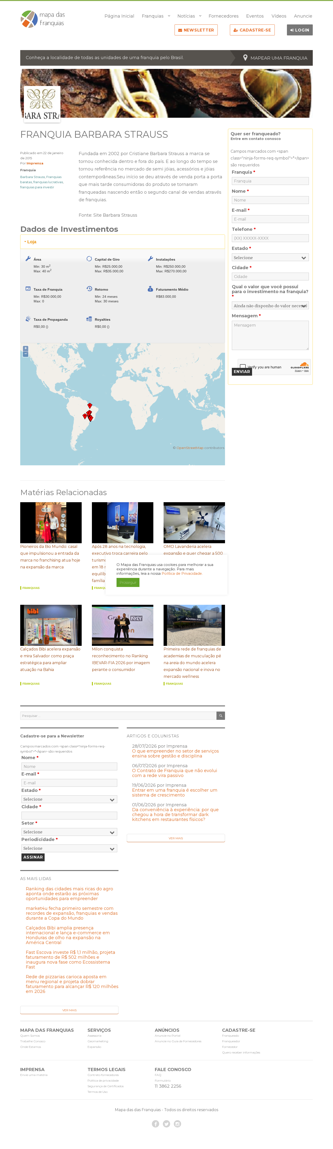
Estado (31, 790)
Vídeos (279, 16)
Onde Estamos (30, 1047)
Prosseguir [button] (128, 582)
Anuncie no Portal (167, 1035)
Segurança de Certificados (106, 1086)
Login (302, 30)
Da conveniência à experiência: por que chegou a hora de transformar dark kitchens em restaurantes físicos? (175, 814)
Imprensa (35, 163)
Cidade (31, 806)
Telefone (244, 229)
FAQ (158, 1075)
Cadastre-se (254, 30)
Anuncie (303, 16)
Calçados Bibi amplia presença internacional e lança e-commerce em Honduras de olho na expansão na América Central (68, 935)
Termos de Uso (98, 1092)
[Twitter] (166, 1124)
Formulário (163, 1080)
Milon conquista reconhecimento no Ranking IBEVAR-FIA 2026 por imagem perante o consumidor (121, 659)
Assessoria (94, 1035)
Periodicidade (39, 839)
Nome (30, 757)
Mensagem (246, 315)
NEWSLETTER (198, 30)
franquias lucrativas (48, 182)
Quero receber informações (241, 1052)
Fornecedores (224, 16)
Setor (29, 823)
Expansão (94, 1047)
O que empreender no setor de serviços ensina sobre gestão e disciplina (175, 753)
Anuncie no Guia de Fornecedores (178, 1041)
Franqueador (231, 1041)
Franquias (153, 16)
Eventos (255, 16)
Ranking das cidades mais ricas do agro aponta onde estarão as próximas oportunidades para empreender (69, 893)
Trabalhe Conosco (32, 1041)
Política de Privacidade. (182, 573)
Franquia (28, 170)
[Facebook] (155, 1124)
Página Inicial (119, 16)
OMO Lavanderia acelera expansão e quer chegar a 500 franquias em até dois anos (193, 553)
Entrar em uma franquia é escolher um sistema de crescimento (174, 792)
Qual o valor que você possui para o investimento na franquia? (270, 291)
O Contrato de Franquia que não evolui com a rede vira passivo (174, 773)
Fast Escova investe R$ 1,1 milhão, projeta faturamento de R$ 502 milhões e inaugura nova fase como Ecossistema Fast (70, 960)
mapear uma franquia (279, 58)
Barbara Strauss (32, 177)
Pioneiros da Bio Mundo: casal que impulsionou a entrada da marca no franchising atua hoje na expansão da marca (50, 556)
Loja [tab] (31, 241)
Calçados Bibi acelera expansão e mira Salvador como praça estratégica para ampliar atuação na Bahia (50, 659)
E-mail (30, 774)
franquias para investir (37, 187)
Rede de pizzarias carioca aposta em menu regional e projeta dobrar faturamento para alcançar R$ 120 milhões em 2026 (72, 984)
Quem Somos (30, 1035)
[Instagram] (177, 1124)
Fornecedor (230, 1047)
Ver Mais (176, 838)
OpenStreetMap (190, 448)
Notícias (186, 16)
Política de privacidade (103, 1080)
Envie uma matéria (34, 1075)
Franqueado (230, 1035)
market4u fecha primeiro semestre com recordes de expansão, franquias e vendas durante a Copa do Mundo (72, 913)
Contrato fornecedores (103, 1075)
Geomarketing (98, 1041)
